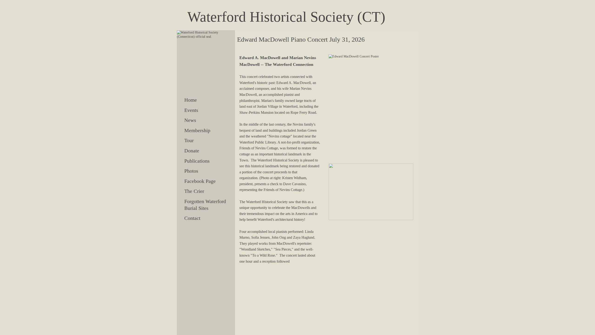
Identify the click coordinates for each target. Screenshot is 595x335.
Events (191, 110)
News (190, 120)
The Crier (194, 191)
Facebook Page (200, 181)
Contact (192, 218)
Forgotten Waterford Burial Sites (205, 204)
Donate (191, 151)
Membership (197, 130)
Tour (189, 140)
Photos (191, 171)
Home (190, 100)
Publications (197, 161)
